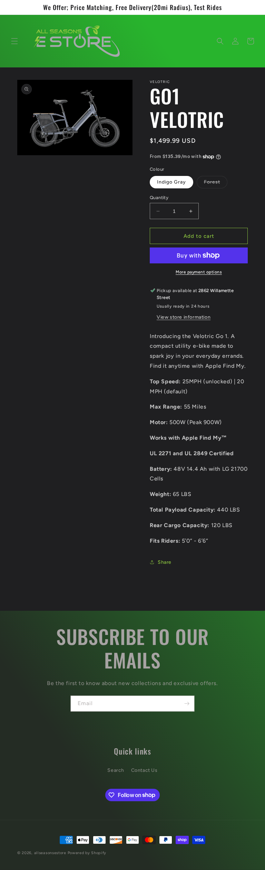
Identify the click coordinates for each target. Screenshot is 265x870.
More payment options (199, 272)
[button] (14, 41)
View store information (183, 317)
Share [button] (164, 562)
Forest (215, 183)
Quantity (159, 197)
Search (115, 770)
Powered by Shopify (87, 853)
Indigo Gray (171, 182)
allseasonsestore (50, 853)
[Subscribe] (186, 703)
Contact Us (144, 770)
